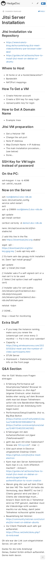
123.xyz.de (23, 445)
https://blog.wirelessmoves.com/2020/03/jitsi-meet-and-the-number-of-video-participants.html (25, 348)
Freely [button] (42, 11)
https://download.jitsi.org (20, 239)
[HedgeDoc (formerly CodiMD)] (10, 3)
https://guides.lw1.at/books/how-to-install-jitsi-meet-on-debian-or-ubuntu (24, 58)
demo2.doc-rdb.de (32, 223)
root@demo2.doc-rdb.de (19, 197)
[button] (42, 557)
